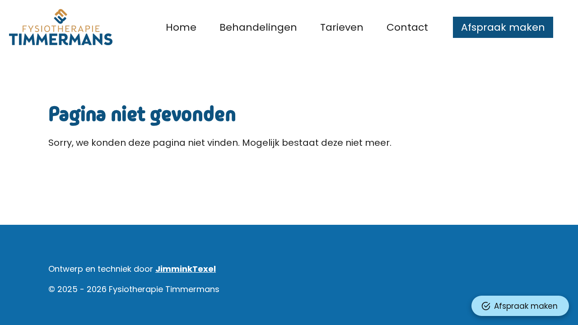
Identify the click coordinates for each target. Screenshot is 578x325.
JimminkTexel (185, 268)
